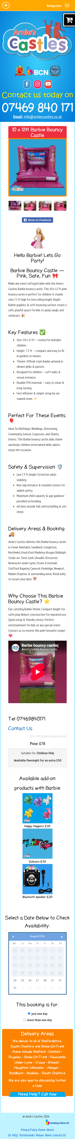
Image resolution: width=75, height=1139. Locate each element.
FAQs (15, 1135)
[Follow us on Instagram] (37, 84)
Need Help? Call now (37, 1094)
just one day (39, 1013)
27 (37, 980)
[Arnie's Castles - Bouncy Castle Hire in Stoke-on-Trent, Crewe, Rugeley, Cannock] (37, 40)
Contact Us (20, 728)
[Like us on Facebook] (27, 84)
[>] (62, 937)
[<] (13, 937)
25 (22, 980)
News (48, 1135)
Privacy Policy (29, 1130)
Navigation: (54, 6)
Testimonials (27, 1135)
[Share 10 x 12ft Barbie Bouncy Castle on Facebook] (37, 220)
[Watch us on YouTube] (48, 84)
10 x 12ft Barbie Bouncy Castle (48, 736)
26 (30, 980)
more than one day (39, 1020)
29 (52, 980)
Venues (40, 1135)
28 (45, 980)
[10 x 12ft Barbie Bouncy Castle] (37, 167)
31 (15, 987)
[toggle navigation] (67, 5)
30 (60, 980)
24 (15, 980)
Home (41, 1130)
